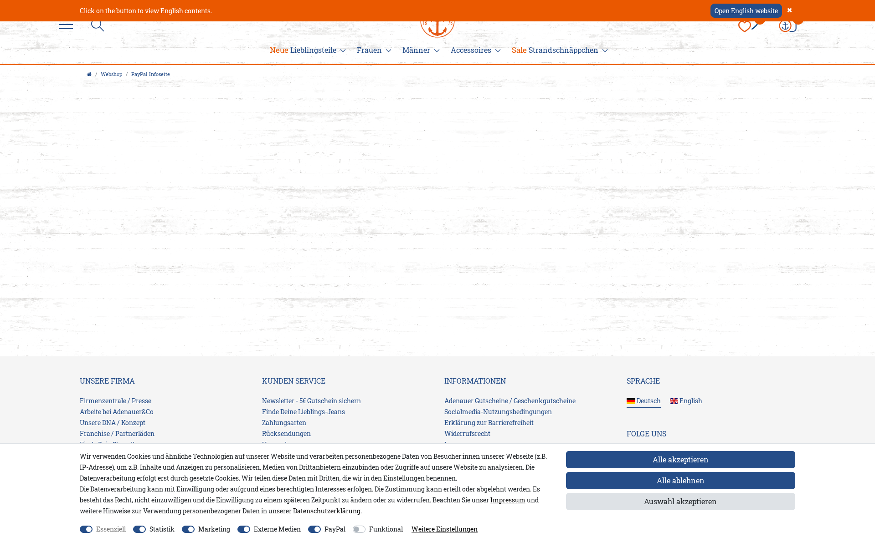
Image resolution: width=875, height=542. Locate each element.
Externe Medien (277, 529)
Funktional (386, 529)
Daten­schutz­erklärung (326, 511)
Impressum (507, 500)
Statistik (162, 529)
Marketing (214, 529)
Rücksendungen (286, 433)
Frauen (369, 50)
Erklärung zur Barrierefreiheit (489, 422)
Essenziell (111, 529)
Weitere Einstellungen (445, 529)
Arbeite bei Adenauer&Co (117, 411)
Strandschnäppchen (555, 50)
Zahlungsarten (284, 422)
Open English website (746, 10)
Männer (416, 50)
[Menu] (68, 25)
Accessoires (471, 50)
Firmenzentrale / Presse (115, 400)
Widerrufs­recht (467, 433)
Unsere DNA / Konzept (112, 422)
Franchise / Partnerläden (117, 433)
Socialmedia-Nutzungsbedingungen (498, 411)
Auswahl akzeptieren (680, 501)
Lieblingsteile (303, 50)
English (690, 400)
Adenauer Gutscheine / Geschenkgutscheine (510, 400)
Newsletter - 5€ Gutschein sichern (311, 400)
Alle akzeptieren (681, 459)
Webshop (111, 74)
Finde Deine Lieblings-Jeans (303, 411)
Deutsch (648, 400)
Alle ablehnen (681, 480)
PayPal (334, 529)
